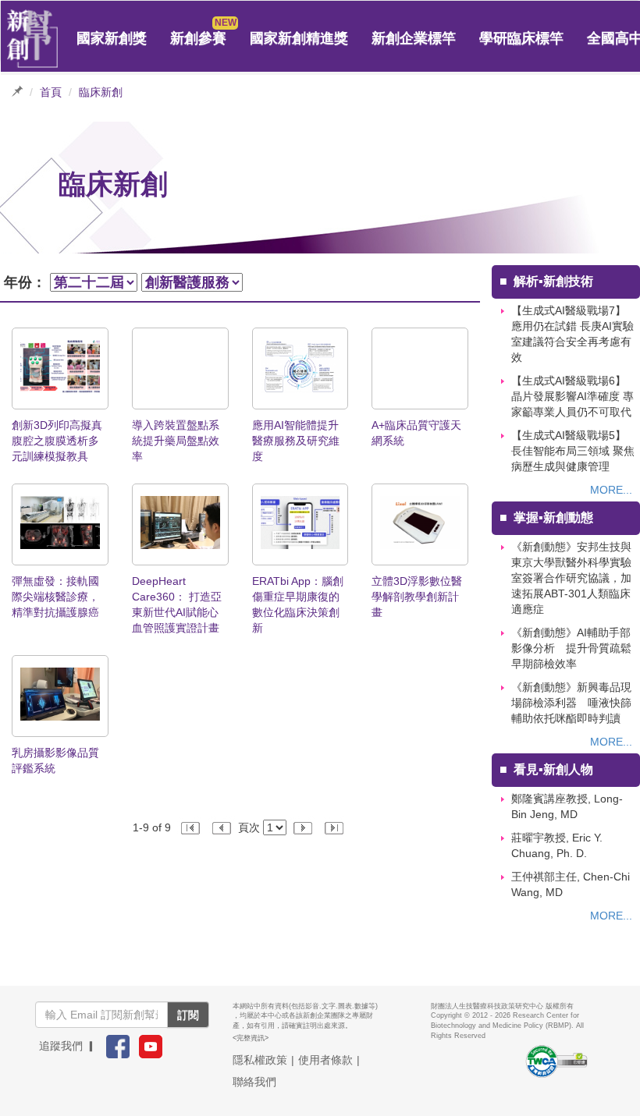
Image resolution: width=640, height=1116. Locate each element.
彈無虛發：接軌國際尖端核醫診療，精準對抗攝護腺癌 (55, 596)
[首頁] (33, 39)
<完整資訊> (250, 1038)
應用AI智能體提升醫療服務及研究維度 (296, 440)
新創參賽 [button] (198, 38)
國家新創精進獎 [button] (299, 38)
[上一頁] (223, 827)
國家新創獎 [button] (111, 38)
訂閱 (188, 1014)
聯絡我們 (254, 1081)
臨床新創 (101, 92)
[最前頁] (192, 827)
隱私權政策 (260, 1060)
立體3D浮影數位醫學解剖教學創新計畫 (417, 596)
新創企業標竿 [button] (414, 38)
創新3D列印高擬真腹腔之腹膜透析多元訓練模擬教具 (57, 440)
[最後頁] (333, 827)
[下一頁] (305, 827)
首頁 (51, 92)
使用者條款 (325, 1060)
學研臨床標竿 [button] (521, 38)
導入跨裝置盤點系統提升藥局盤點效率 (175, 440)
